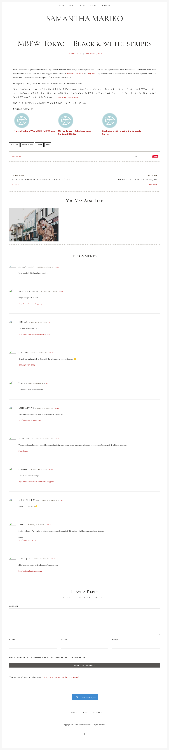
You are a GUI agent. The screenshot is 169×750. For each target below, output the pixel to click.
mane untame (25, 438)
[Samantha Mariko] (84, 18)
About (72, 5)
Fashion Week (27, 145)
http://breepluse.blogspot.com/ (29, 420)
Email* (64, 640)
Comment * (14, 606)
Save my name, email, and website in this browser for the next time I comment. (47, 658)
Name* (12, 640)
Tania (21, 383)
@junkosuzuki (73, 97)
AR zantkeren (26, 267)
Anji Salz (91, 73)
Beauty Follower (28, 291)
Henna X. (23, 322)
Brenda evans (26, 408)
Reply (57, 267)
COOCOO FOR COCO (27, 365)
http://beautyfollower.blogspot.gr (30, 304)
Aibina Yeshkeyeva (28, 500)
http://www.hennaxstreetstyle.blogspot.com (34, 334)
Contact (105, 5)
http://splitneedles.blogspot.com (30, 571)
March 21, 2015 (94, 54)
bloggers (14, 145)
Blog (82, 5)
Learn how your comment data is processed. (61, 677)
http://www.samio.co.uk (27, 540)
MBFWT (39, 145)
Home (61, 5)
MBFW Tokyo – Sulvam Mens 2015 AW (137, 179)
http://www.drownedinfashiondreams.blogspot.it (36, 482)
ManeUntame (23, 451)
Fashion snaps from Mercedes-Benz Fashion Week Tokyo (41, 179)
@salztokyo (62, 97)
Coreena (23, 469)
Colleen (23, 352)
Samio (21, 524)
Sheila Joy (24, 558)
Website (116, 640)
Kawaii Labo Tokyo (75, 73)
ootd (48, 145)
